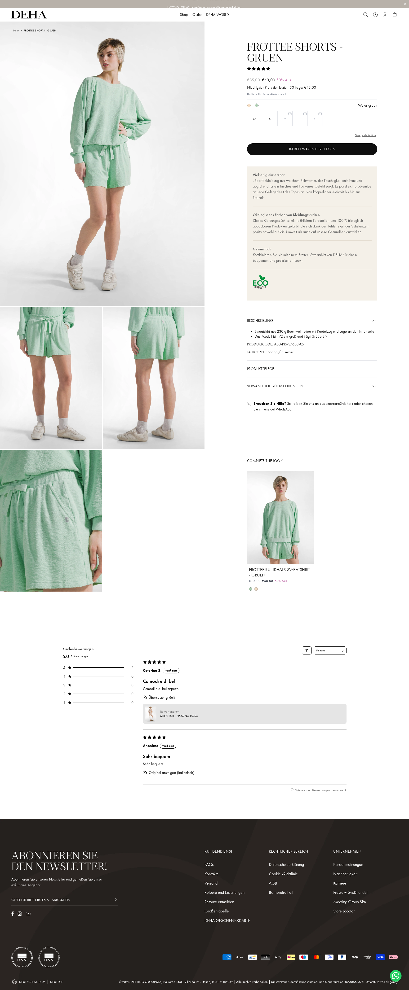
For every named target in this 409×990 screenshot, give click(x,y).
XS (254, 119)
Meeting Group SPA (349, 901)
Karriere (339, 883)
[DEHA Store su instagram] (20, 913)
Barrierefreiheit (281, 892)
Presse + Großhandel (350, 892)
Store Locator (344, 911)
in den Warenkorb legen (312, 149)
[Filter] (307, 650)
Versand (211, 883)
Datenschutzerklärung (286, 864)
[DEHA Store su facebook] (12, 913)
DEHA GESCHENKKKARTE (227, 920)
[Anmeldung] (385, 14)
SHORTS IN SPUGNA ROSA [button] (179, 716)
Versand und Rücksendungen (275, 386)
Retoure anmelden (219, 901)
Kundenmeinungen (348, 864)
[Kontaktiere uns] (375, 14)
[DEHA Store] (29, 14)
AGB (273, 883)
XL (315, 119)
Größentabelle (216, 911)
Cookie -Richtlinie (283, 874)
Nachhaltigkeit (345, 874)
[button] (258, 68)
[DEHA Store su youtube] (28, 913)
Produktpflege (260, 368)
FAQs (208, 864)
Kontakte (211, 874)
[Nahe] (366, 14)
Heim (16, 30)
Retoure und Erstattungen (224, 892)
